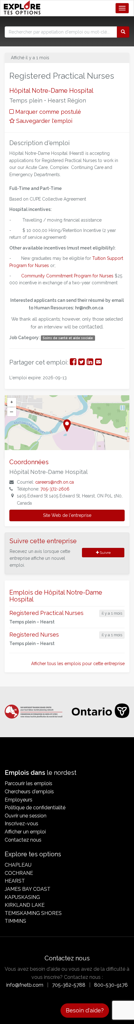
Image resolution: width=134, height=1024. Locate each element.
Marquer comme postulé (47, 111)
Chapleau (18, 865)
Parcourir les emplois (28, 783)
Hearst (15, 881)
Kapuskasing (22, 897)
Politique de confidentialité (35, 808)
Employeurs (18, 800)
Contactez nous (23, 840)
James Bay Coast (27, 889)
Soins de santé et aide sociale (68, 338)
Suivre (105, 552)
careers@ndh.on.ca (54, 482)
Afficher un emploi (25, 832)
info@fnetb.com (24, 985)
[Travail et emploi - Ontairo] (100, 711)
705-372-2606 (55, 488)
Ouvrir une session (25, 816)
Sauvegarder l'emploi (43, 121)
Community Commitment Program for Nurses (67, 275)
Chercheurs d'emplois (29, 792)
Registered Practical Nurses (46, 613)
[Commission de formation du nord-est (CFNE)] (33, 708)
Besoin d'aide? (85, 1010)
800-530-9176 (111, 985)
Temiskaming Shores (33, 913)
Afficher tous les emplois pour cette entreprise (78, 663)
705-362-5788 (68, 985)
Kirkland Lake (25, 905)
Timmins (15, 921)
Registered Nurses (34, 634)
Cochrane (19, 873)
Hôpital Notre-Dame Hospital (51, 90)
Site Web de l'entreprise (67, 515)
